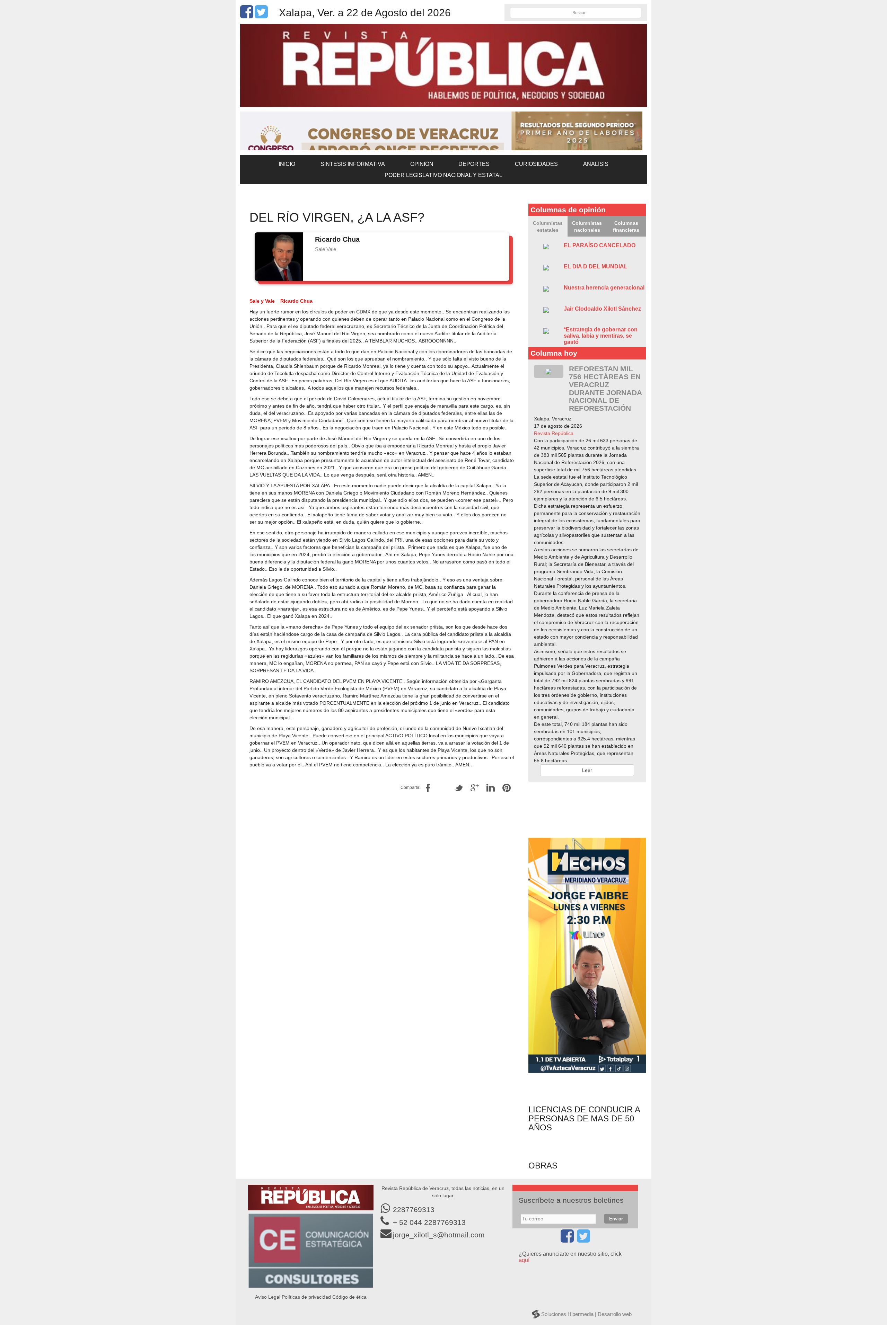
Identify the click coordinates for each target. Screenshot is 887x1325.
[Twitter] (261, 15)
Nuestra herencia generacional (604, 288)
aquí (524, 1260)
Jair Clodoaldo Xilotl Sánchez (602, 309)
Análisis (595, 164)
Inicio (287, 164)
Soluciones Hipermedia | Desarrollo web (586, 1314)
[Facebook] (246, 15)
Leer (587, 770)
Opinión (421, 164)
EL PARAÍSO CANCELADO (599, 245)
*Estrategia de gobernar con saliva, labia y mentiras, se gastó (601, 336)
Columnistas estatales (548, 226)
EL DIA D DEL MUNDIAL (595, 266)
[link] (553, 433)
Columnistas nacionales (587, 226)
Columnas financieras (626, 226)
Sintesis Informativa (352, 164)
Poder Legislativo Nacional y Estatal (443, 175)
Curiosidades (536, 164)
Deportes (474, 164)
